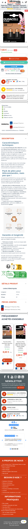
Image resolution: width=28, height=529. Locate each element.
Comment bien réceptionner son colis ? (11, 492)
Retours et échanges (7, 483)
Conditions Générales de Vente (9, 505)
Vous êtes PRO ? (6, 507)
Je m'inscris (21, 387)
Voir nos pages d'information (9, 512)
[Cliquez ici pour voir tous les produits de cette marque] (5, 124)
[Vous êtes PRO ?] (1, 507)
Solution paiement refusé (8, 485)
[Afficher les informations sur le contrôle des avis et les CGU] (23, 429)
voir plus (19, 440)
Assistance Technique (7, 481)
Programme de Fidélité (7, 514)
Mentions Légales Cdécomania (9, 471)
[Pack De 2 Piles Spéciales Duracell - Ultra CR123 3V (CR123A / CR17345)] (26, 42)
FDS (10, 363)
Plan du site (5, 473)
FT (5, 363)
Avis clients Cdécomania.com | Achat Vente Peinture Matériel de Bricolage (12, 509)
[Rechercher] (22, 2)
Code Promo (5, 486)
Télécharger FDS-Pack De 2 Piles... (17, 128)
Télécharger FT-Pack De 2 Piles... (17, 124)
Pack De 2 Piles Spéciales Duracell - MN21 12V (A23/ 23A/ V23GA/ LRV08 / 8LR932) (20, 345)
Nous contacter (6, 467)
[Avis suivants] (26, 440)
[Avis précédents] (2, 440)
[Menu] (2, 2)
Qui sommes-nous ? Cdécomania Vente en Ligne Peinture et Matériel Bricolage (13, 465)
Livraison (13, 66)
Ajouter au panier (8, 360)
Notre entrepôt (5, 469)
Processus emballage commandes (10, 488)
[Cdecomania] (14, 2)
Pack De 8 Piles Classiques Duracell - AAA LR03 (7, 343)
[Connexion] (5, 2)
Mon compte (5, 503)
